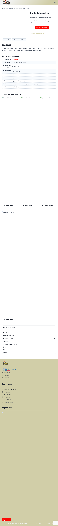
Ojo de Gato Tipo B (8, 205)
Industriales (6, 330)
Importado (15, 59)
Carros (5, 352)
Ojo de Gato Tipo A (27, 205)
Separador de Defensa (47, 205)
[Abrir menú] (55, 2)
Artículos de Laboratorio (10, 344)
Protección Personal (8, 338)
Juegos (5, 347)
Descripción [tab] (7, 40)
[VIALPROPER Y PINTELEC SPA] (6, 2)
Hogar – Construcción (9, 327)
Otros (4, 350)
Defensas (38, 33)
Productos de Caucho (9, 335)
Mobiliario (6, 333)
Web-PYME (39, 524)
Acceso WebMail (48, 524)
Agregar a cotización (41, 27)
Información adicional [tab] (19, 40)
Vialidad (42, 33)
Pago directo (6, 520)
